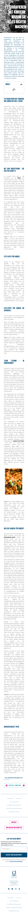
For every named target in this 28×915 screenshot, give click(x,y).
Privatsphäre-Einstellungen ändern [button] (14, 805)
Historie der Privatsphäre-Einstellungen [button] (14, 808)
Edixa (19, 178)
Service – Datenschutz (14, 801)
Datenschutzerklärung (16, 861)
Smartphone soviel (9, 537)
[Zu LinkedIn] (12, 888)
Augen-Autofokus (18, 441)
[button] (21, 84)
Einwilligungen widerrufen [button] (14, 811)
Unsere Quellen (10, 798)
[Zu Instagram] (15, 888)
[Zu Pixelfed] (8, 888)
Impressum (18, 798)
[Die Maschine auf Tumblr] (19, 888)
